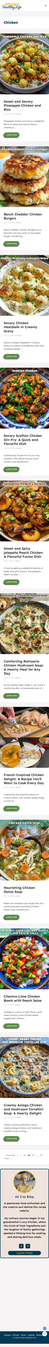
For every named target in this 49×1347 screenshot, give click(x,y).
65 (24, 1155)
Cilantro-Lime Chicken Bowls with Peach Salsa (23, 998)
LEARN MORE (24, 1253)
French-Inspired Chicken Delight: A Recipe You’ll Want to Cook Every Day (24, 779)
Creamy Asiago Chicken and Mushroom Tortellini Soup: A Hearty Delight (23, 1109)
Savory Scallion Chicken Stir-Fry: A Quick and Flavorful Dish (23, 440)
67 (33, 1155)
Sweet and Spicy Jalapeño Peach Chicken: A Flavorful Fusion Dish (23, 553)
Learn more (11, 135)
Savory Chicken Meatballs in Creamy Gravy (20, 327)
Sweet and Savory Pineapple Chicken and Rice (22, 105)
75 (41, 1155)
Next (8, 1158)
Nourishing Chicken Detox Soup (19, 890)
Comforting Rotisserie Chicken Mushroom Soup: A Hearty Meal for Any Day (24, 667)
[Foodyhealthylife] (11, 5)
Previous (9, 1155)
